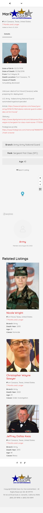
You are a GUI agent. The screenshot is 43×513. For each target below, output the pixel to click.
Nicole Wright (14, 312)
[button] (22, 194)
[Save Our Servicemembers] (21, 10)
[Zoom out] (40, 181)
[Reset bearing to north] (40, 184)
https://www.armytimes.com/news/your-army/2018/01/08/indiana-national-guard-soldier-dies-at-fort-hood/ (22, 109)
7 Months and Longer (10, 24)
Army (22, 241)
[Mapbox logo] (8, 214)
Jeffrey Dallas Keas (18, 436)
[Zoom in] (40, 178)
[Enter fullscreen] (40, 189)
